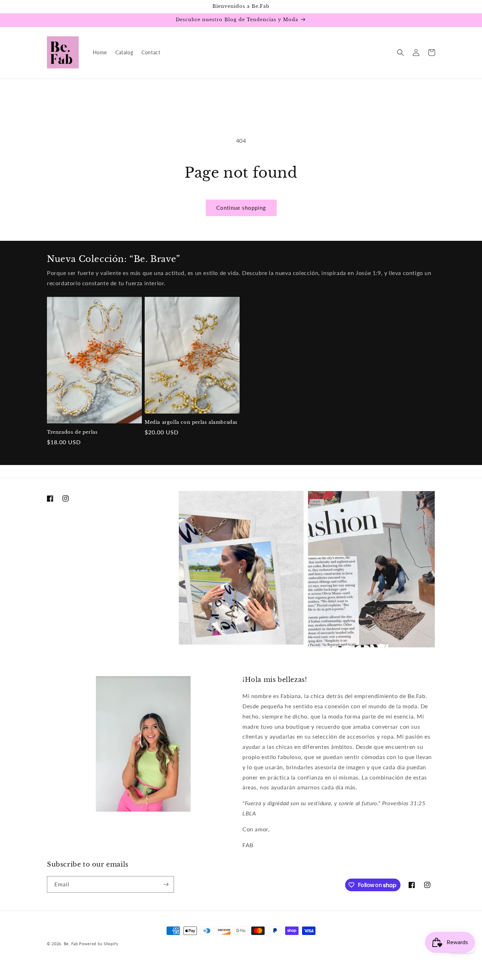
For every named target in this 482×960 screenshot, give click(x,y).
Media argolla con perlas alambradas (191, 422)
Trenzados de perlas (72, 432)
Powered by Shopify (99, 943)
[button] (400, 52)
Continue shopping (241, 207)
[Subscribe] (166, 884)
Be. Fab (71, 943)
